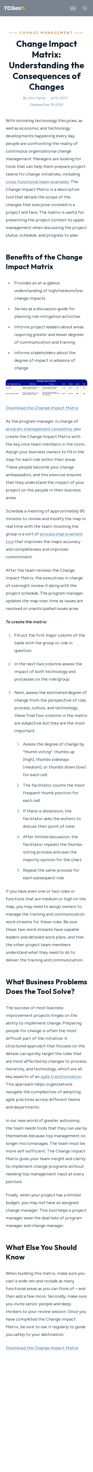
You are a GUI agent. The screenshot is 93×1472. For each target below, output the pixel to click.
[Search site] (85, 8)
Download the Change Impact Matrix (42, 408)
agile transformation (61, 1076)
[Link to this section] (58, 267)
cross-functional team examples (37, 181)
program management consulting (39, 429)
